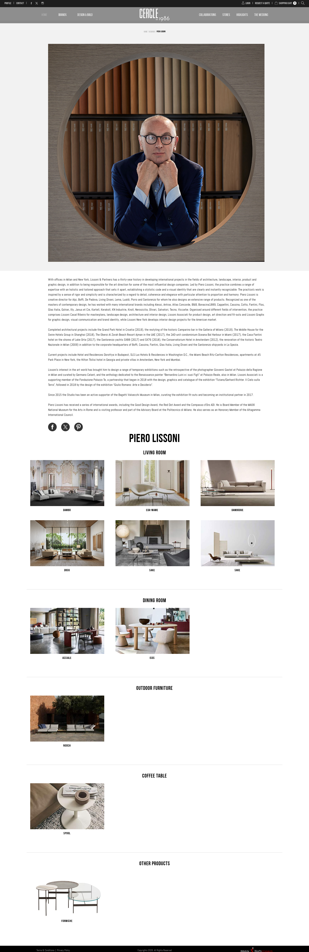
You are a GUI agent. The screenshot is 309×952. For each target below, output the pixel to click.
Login (248, 3)
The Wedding (261, 15)
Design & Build (85, 15)
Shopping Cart (285, 3)
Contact (20, 3)
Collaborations (207, 15)
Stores (226, 15)
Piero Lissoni (161, 32)
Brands (62, 15)
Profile (7, 3)
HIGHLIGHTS (242, 15)
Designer (152, 32)
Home (44, 15)
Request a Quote (262, 3)
